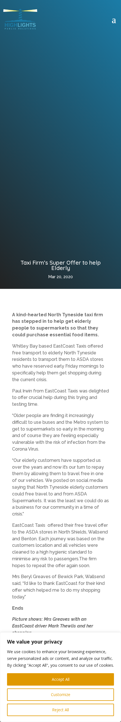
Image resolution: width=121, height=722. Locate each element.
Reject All (60, 709)
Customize (60, 694)
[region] (60, 677)
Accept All (61, 679)
